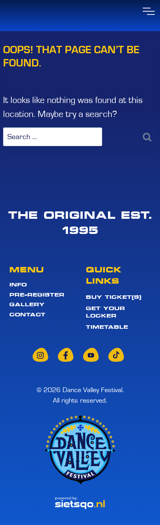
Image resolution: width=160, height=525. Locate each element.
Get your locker (105, 312)
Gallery (27, 305)
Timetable (107, 326)
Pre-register (36, 294)
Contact (27, 315)
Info (18, 284)
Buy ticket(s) (113, 296)
